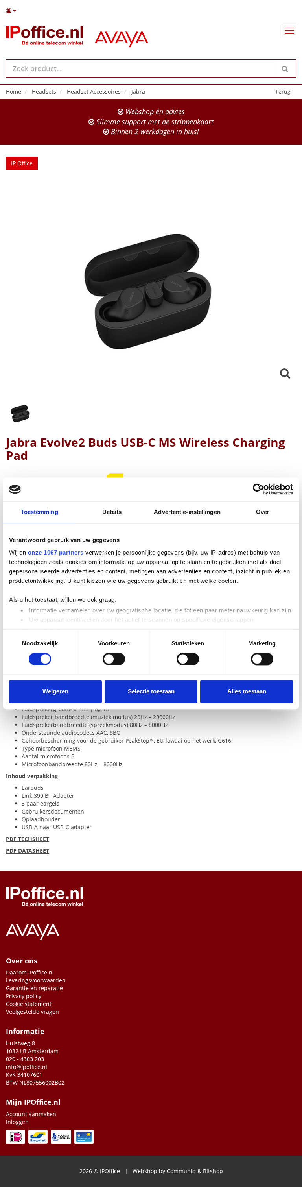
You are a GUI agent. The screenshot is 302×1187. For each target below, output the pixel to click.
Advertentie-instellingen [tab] (187, 511)
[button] (151, 10)
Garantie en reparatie (34, 988)
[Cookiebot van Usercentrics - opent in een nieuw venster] (258, 489)
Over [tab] (262, 511)
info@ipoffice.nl (26, 1067)
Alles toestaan (246, 691)
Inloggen (17, 1122)
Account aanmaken (31, 1114)
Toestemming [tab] (39, 511)
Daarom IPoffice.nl (30, 972)
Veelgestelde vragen (32, 1011)
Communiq (181, 1171)
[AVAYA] (121, 37)
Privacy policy (23, 996)
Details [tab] (112, 511)
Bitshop (213, 1171)
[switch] (114, 659)
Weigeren (55, 691)
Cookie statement (29, 1004)
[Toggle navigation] (289, 30)
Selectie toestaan (151, 691)
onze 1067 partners (56, 552)
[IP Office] (44, 37)
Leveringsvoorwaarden (36, 980)
